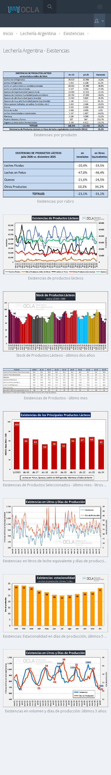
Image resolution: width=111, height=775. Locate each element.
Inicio (8, 33)
